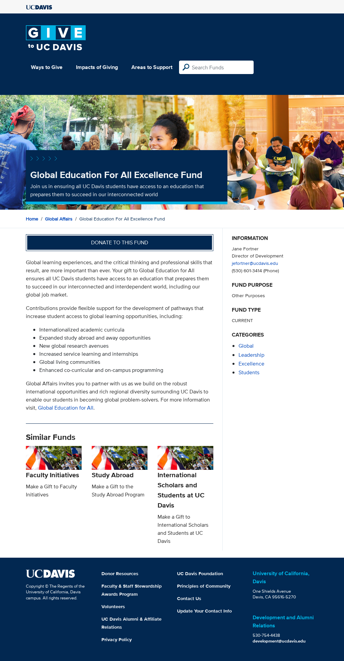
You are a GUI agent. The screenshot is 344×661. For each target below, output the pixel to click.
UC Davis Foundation (200, 573)
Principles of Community (203, 586)
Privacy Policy (116, 639)
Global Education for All (65, 408)
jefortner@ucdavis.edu (255, 263)
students (249, 372)
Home (32, 218)
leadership (251, 355)
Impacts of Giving (97, 67)
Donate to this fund (119, 242)
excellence (251, 364)
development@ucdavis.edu (279, 641)
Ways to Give (46, 67)
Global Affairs (59, 218)
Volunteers (113, 606)
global (246, 346)
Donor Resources (119, 573)
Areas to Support (151, 67)
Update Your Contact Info (204, 610)
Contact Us (189, 598)
